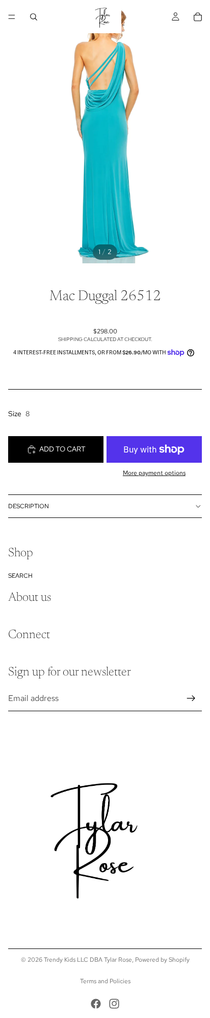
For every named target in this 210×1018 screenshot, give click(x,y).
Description (28, 506)
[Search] (33, 17)
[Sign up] (191, 698)
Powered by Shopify (162, 960)
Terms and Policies (105, 981)
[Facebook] (96, 1004)
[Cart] (198, 17)
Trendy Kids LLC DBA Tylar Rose (88, 960)
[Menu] (11, 17)
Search (20, 576)
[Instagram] (114, 1004)
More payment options (154, 473)
